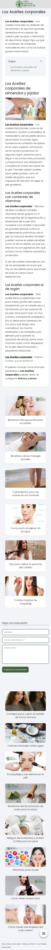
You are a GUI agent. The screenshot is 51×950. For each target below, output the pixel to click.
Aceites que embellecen (19, 360)
